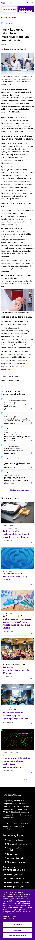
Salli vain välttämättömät (17, 935)
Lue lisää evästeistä (12, 918)
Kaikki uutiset (27, 780)
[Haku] (27, 3)
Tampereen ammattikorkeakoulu (25, 9)
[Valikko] (31, 3)
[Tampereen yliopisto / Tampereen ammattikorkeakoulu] (10, 2)
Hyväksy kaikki (17, 930)
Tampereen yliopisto (9, 9)
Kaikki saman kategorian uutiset (21, 490)
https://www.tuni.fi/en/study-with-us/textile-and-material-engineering (17, 366)
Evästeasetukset (17, 924)
